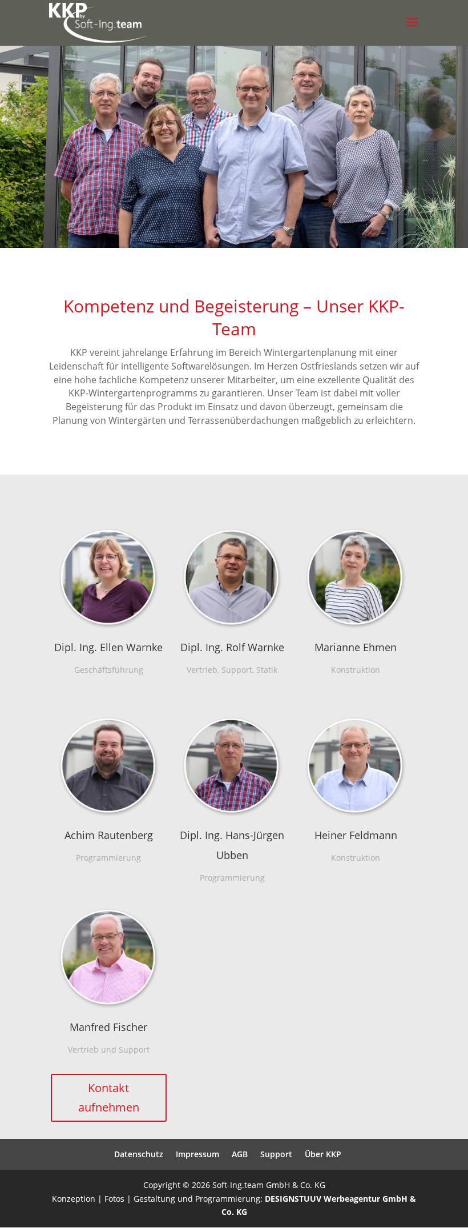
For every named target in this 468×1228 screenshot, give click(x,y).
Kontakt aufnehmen (108, 1097)
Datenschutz (138, 1154)
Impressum (197, 1154)
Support (276, 1154)
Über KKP (323, 1154)
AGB (240, 1154)
